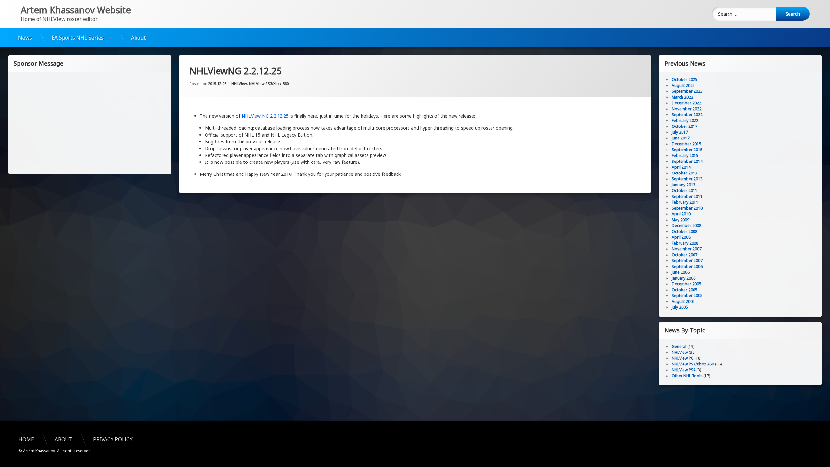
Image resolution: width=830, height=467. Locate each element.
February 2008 (685, 243)
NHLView (239, 83)
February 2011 (685, 202)
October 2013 (684, 173)
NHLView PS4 (683, 370)
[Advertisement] (90, 122)
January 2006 (683, 278)
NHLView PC (683, 358)
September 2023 (687, 91)
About (138, 37)
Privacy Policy (113, 439)
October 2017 (684, 126)
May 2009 (680, 219)
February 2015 (685, 155)
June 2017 (681, 138)
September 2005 (687, 295)
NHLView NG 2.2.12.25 (265, 116)
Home (26, 439)
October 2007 (684, 254)
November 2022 (687, 109)
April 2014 (681, 167)
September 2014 (687, 161)
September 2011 (687, 196)
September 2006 (687, 266)
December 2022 (686, 103)
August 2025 (683, 85)
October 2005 (684, 290)
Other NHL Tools (687, 375)
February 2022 (685, 120)
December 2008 (686, 225)
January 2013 (683, 184)
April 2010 (681, 214)
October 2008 (684, 231)
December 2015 (686, 144)
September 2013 (687, 179)
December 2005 (686, 284)
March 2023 (682, 97)
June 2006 (681, 272)
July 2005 (680, 307)
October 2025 (684, 79)
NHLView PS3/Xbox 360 (269, 83)
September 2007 (687, 260)
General (679, 346)
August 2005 (683, 301)
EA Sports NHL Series (78, 37)
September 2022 (687, 114)
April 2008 (681, 237)
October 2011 (684, 190)
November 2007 (687, 249)
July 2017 (680, 132)
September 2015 (687, 149)
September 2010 (687, 208)
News (25, 37)
